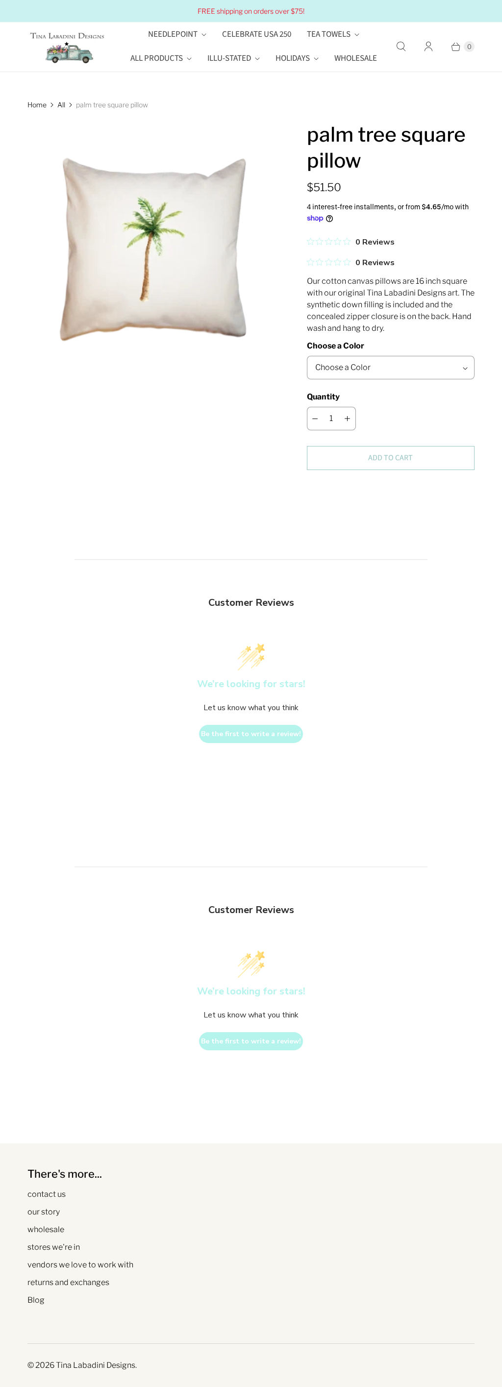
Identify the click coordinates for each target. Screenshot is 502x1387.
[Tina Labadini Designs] (66, 47)
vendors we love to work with (80, 1264)
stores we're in (53, 1247)
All (61, 104)
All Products (156, 58)
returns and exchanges (68, 1282)
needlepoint (173, 34)
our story (43, 1211)
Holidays (293, 58)
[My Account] (428, 46)
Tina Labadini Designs (95, 1365)
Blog (36, 1300)
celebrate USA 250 (256, 34)
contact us (46, 1194)
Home (37, 104)
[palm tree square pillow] (153, 247)
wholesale (45, 1229)
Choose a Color (335, 345)
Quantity (323, 396)
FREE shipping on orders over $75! (251, 11)
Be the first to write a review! (251, 734)
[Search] (401, 46)
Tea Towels (329, 34)
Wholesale (355, 58)
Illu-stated (229, 58)
